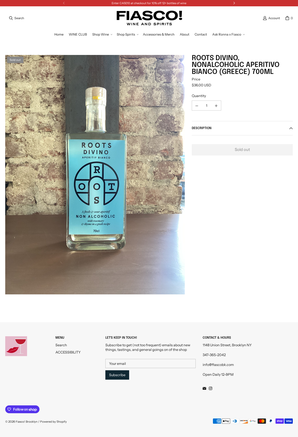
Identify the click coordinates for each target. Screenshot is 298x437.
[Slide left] (64, 3)
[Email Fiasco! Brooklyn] (204, 388)
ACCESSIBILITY (68, 352)
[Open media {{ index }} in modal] (95, 174)
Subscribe (117, 375)
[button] (102, 34)
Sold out (242, 149)
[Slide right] (234, 3)
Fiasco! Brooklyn (27, 421)
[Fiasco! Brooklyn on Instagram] (210, 388)
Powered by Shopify (53, 421)
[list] (95, 174)
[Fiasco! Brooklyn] (149, 18)
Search (61, 345)
